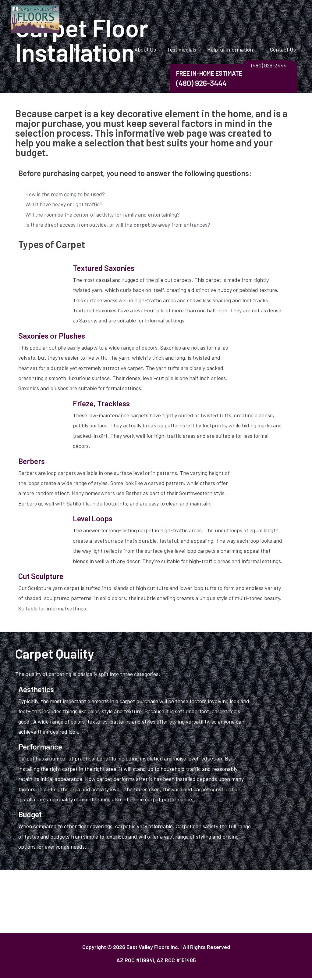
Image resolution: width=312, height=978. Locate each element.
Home (80, 49)
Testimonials (181, 49)
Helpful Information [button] (230, 49)
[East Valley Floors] (35, 18)
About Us (145, 49)
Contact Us (283, 49)
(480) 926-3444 (201, 83)
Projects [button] (108, 49)
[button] (269, 65)
